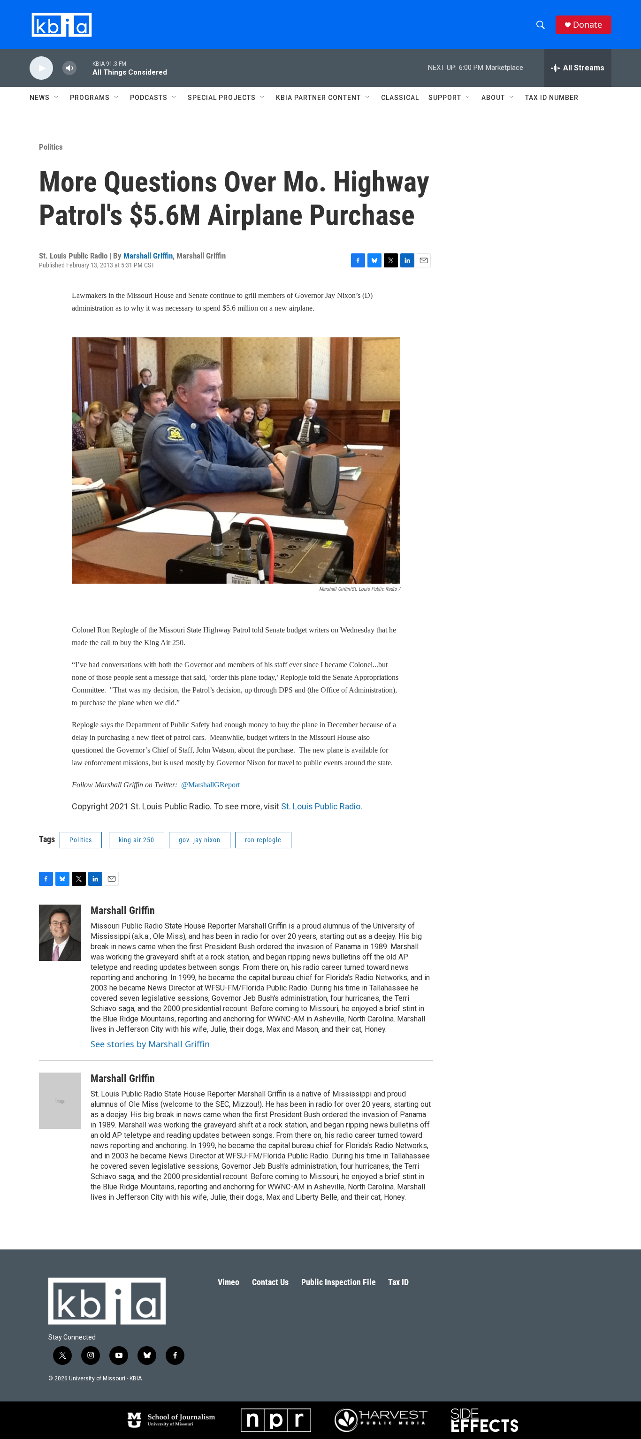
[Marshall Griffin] (60, 933)
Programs (90, 97)
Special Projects (222, 97)
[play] (41, 68)
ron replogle (263, 840)
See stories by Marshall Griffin (150, 1044)
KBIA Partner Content (318, 97)
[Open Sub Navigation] (57, 97)
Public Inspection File (338, 1282)
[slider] (84, 68)
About (493, 97)
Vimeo (228, 1282)
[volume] (69, 68)
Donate (587, 25)
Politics (51, 147)
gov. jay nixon (200, 840)
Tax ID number (552, 97)
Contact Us (270, 1282)
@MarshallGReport (210, 785)
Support (444, 97)
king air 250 (136, 840)
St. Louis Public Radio (320, 806)
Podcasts (149, 97)
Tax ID (398, 1282)
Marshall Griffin (148, 255)
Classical (400, 97)
